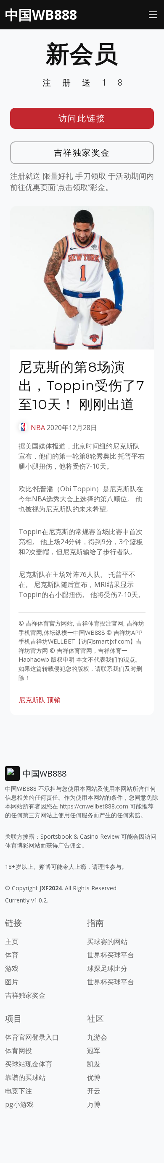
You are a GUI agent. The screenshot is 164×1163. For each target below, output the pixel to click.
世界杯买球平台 (110, 955)
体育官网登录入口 (32, 1037)
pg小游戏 (19, 1104)
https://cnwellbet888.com (94, 806)
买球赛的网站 (107, 941)
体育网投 (18, 1050)
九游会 (97, 1037)
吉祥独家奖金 (82, 152)
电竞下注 (18, 1090)
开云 (94, 1090)
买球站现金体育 (28, 1064)
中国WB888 (41, 14)
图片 (12, 981)
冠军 (94, 1050)
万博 (94, 1104)
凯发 (94, 1064)
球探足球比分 (107, 968)
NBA (38, 427)
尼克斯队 (32, 699)
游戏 (12, 968)
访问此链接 (82, 118)
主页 (12, 941)
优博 (94, 1077)
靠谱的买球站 (25, 1077)
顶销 (54, 699)
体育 (12, 955)
